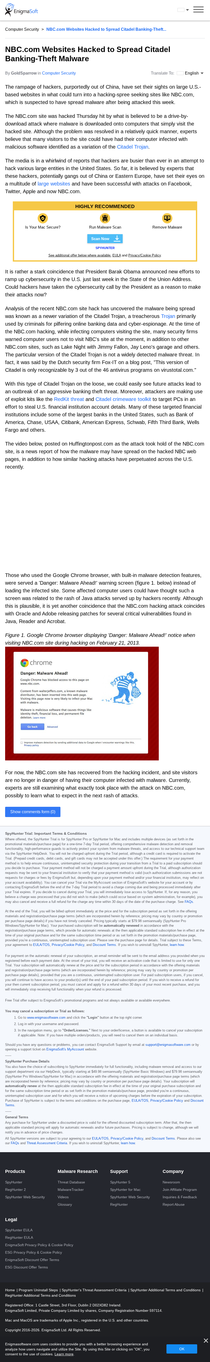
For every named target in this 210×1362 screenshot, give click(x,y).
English (188, 10)
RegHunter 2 (15, 1190)
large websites (54, 184)
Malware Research (78, 1171)
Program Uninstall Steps (39, 1290)
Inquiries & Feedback (180, 1197)
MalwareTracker (71, 1190)
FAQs (189, 902)
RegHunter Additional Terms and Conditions (40, 1295)
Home (10, 1290)
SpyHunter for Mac (125, 1190)
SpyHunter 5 (120, 1182)
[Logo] (21, 10)
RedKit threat (69, 399)
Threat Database (71, 1182)
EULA (116, 255)
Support (119, 1171)
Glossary (65, 1204)
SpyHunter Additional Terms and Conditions (166, 1290)
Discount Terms (104, 945)
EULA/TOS (41, 945)
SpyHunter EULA (19, 1230)
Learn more (64, 1354)
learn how (177, 945)
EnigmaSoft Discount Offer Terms (32, 1260)
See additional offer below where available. (79, 255)
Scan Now (100, 238)
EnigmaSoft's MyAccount (65, 1049)
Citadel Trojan (132, 147)
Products (15, 1171)
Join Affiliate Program (180, 1190)
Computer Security (22, 29)
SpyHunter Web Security (25, 1197)
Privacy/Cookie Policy (144, 255)
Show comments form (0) (32, 812)
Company (173, 1171)
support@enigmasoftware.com (168, 1045)
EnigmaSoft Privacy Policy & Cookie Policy (39, 1245)
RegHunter (119, 1204)
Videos (63, 1197)
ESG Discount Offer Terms (26, 1267)
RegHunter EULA (19, 1237)
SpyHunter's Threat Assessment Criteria (95, 1290)
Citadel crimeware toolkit (123, 399)
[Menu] (198, 10)
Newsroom (171, 1182)
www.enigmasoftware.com (46, 1017)
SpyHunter (13, 1182)
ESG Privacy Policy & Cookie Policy (33, 1252)
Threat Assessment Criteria (47, 1143)
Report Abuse (174, 1204)
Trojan (168, 316)
